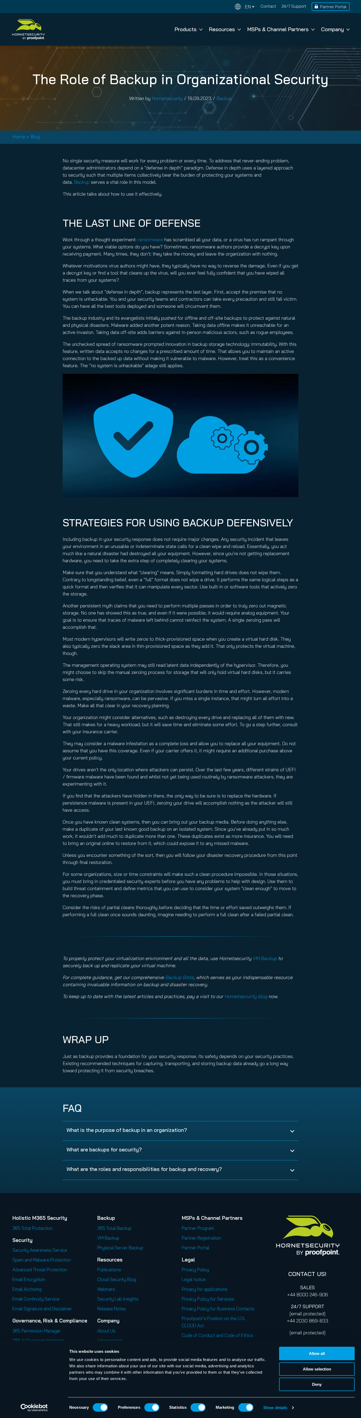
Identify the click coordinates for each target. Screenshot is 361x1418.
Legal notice (194, 1279)
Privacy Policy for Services (208, 1299)
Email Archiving (26, 1289)
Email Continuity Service (35, 1299)
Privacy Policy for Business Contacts (218, 1308)
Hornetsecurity (167, 98)
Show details (275, 1407)
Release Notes (111, 1308)
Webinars (106, 1289)
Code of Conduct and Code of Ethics (217, 1335)
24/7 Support (293, 6)
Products (186, 29)
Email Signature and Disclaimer (42, 1308)
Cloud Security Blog (116, 1279)
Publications (109, 1269)
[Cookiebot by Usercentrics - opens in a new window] (34, 1408)
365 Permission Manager (36, 1331)
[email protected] (307, 1314)
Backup (224, 98)
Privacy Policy (195, 1269)
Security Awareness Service (39, 1250)
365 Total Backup (114, 1228)
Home (18, 137)
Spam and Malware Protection (41, 1260)
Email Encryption (28, 1279)
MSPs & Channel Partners (278, 29)
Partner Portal (333, 6)
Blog (35, 137)
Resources (222, 29)
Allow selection (317, 1369)
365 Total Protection (32, 1228)
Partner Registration (201, 1238)
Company (332, 29)
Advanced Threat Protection (39, 1269)
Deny (317, 1384)
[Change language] (244, 6)
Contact (268, 6)
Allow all (317, 1353)
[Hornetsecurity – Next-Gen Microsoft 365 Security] (28, 29)
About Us (106, 1331)
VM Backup (108, 1238)
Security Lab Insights (117, 1299)
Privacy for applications (205, 1289)
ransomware (150, 240)
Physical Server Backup (120, 1247)
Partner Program (198, 1228)
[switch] (151, 1407)
